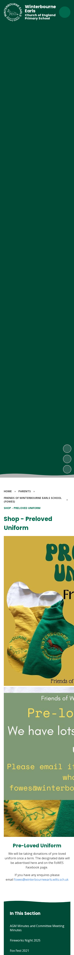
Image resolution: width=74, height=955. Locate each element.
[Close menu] (64, 12)
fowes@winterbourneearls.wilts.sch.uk (41, 879)
